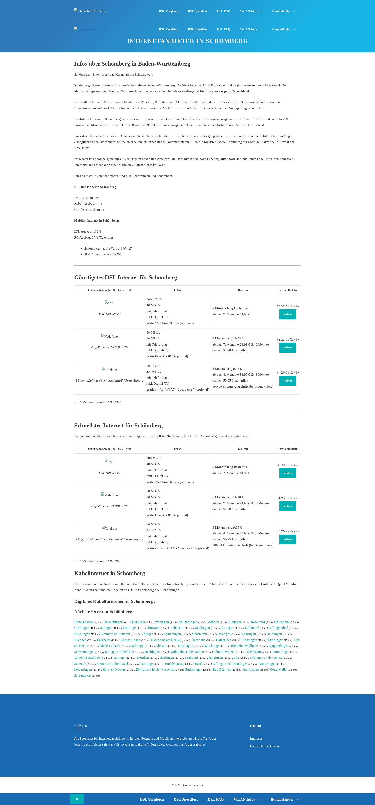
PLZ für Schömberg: (98, 254)
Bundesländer (281, 11)
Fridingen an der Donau (266, 657)
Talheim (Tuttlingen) (88, 657)
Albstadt (161, 646)
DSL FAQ (223, 11)
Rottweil (154, 628)
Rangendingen (279, 646)
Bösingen (224, 634)
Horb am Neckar (114, 669)
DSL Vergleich (168, 11)
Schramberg (82, 675)
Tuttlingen (147, 664)
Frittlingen (130, 628)
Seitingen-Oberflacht (119, 652)
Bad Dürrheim (222, 669)
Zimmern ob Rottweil (115, 634)
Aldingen (146, 634)
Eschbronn (254, 652)
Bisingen (80, 640)
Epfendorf (252, 628)
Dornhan (143, 657)
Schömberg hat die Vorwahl (103, 248)
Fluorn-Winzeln (225, 652)
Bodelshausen (174, 664)
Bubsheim (177, 628)
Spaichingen (172, 634)
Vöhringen (248, 634)
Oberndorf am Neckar (166, 640)
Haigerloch (223, 640)
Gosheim (213, 622)
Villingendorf (278, 628)
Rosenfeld (258, 622)
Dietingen (235, 622)
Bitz (236, 657)
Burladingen (193, 669)
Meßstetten (199, 634)
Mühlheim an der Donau (187, 652)
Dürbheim (198, 640)
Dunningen (275, 640)
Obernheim (282, 622)
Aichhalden (251, 669)
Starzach (80, 664)
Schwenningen (84, 652)
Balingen (106, 628)
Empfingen (185, 646)
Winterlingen (267, 664)
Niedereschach (110, 646)
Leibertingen (83, 669)
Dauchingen (212, 646)
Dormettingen (113, 622)
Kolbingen (138, 646)
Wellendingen (187, 622)
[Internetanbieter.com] (89, 29)
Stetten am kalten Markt (113, 664)
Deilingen (139, 622)
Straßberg (191, 657)
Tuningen (119, 657)
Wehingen (162, 622)
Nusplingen (82, 634)
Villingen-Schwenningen (230, 664)
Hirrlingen (167, 657)
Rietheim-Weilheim (244, 646)
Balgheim (103, 640)
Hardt (199, 664)
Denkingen (202, 628)
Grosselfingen (130, 640)
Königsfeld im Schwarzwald (155, 669)
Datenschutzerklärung (265, 746)
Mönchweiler (278, 669)
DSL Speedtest (197, 11)
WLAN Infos (248, 11)
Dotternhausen (84, 622)
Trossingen (249, 640)
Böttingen (227, 628)
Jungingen (216, 657)
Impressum (257, 738)
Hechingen (152, 652)
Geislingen (81, 628)
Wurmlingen (280, 652)
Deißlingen (274, 634)
